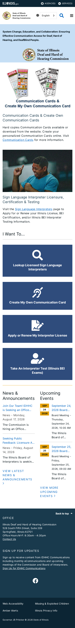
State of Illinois (41, 619)
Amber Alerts (10, 610)
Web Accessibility (13, 603)
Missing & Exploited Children (52, 603)
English (46, 15)
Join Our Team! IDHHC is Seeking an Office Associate (17, 408)
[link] (35, 581)
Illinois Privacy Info (46, 610)
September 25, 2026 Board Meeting (61, 449)
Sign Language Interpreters (33, 209)
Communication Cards (18, 140)
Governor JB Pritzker (13, 619)
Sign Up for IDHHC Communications (24, 568)
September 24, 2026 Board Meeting (61, 408)
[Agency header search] (61, 15)
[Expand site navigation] (71, 16)
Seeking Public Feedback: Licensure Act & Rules (19, 441)
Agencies (50, 3)
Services (67, 3)
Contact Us (9, 539)
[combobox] (48, 15)
